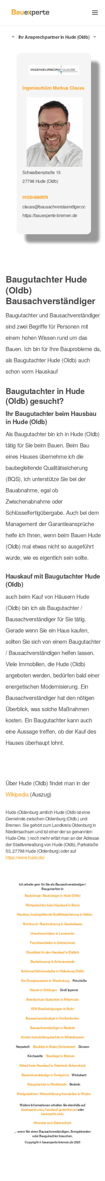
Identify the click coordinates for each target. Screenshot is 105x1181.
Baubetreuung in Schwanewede (52, 961)
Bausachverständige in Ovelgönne (45, 1075)
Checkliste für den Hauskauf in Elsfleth (52, 952)
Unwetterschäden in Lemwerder (52, 933)
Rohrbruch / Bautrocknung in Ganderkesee (52, 923)
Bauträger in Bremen (60, 1055)
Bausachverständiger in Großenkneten (52, 1018)
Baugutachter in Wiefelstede (46, 1084)
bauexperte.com (32, 1109)
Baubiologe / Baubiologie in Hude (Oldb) (52, 895)
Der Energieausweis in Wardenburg (45, 980)
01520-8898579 (35, 197)
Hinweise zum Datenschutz (52, 1122)
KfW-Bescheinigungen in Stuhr (52, 1008)
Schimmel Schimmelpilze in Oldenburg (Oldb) (52, 971)
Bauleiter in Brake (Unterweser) (54, 1046)
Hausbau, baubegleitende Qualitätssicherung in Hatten (54, 914)
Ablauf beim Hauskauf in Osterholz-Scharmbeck (52, 1065)
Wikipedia (18, 794)
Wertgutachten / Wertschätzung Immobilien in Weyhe (53, 1093)
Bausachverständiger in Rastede (52, 1027)
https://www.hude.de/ (25, 857)
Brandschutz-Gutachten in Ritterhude (52, 999)
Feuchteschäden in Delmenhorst (52, 942)
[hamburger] (95, 12)
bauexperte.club (52, 1113)
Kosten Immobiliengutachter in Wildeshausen (52, 1037)
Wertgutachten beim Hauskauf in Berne (52, 905)
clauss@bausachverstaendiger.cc (53, 206)
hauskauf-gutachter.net (61, 1109)
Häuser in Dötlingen (43, 989)
